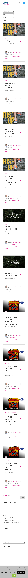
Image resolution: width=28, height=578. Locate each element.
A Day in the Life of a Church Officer (12, 522)
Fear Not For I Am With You (10, 132)
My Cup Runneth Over (8, 520)
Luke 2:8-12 (12, 245)
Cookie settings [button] (21, 572)
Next (14, 495)
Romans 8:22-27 (14, 337)
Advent (6, 224)
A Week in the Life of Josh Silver (11, 525)
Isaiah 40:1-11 (13, 198)
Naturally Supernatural (10, 315)
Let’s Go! (5, 515)
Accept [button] (14, 575)
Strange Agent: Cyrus (10, 85)
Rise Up (7, 38)
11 (12, 495)
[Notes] (20, 41)
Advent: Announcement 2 (14, 229)
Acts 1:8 (12, 386)
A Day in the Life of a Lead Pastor (11, 518)
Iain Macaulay (16, 52)
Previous (5, 495)
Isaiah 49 (10, 41)
